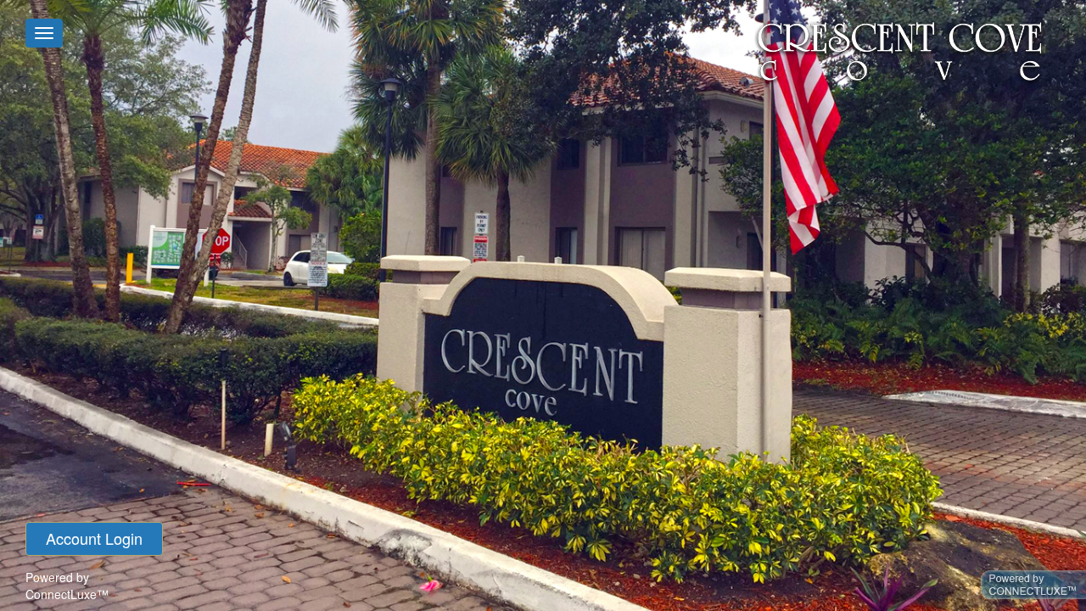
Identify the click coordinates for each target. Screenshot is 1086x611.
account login (94, 538)
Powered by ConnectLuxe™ (67, 586)
